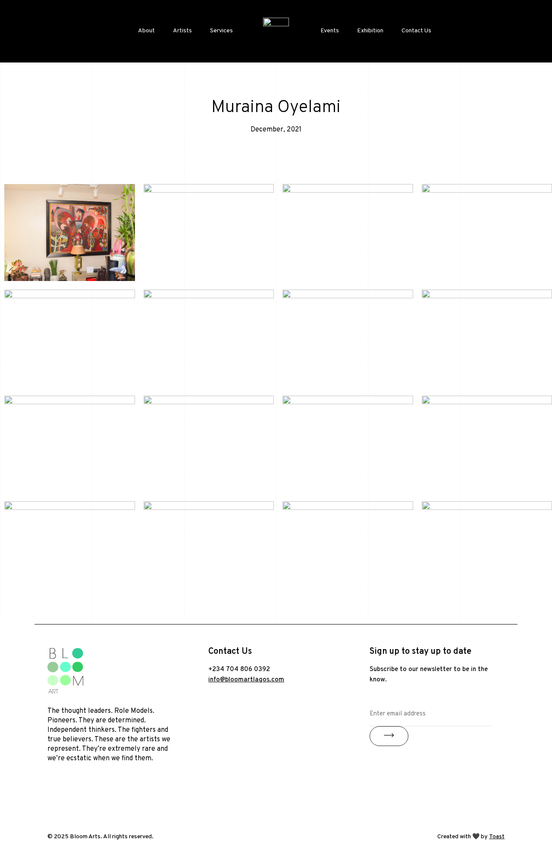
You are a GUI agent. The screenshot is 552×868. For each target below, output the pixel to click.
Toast (497, 836)
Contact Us (416, 30)
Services (221, 30)
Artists (182, 30)
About (146, 30)
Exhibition (370, 30)
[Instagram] (58, 791)
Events (329, 30)
